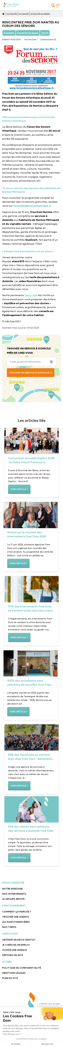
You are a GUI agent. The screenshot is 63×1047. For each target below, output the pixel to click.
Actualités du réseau (40, 14)
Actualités (12, 14)
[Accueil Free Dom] (3, 13)
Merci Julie (30, 295)
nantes (44, 33)
